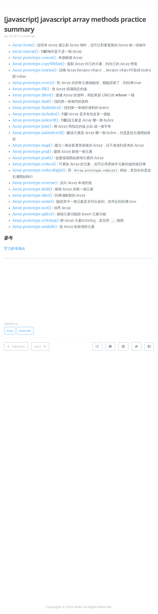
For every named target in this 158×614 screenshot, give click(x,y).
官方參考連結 (14, 248)
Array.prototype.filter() (32, 95)
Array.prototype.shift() (32, 189)
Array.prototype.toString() (35, 220)
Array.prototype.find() (31, 101)
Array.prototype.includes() (35, 114)
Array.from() (23, 45)
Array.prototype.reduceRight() (38, 170)
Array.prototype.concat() (34, 58)
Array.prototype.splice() (33, 214)
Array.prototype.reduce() (34, 164)
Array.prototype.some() (32, 201)
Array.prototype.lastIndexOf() (38, 133)
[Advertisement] (79, 287)
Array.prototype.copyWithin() (38, 64)
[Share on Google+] (123, 346)
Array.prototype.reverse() (34, 183)
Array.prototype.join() (31, 126)
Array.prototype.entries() (34, 70)
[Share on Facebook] (149, 346)
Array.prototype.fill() (30, 89)
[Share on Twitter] (136, 346)
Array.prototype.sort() (31, 208)
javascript (29, 36)
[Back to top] (97, 346)
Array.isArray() (25, 51)
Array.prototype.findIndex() (36, 108)
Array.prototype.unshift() (34, 227)
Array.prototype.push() (32, 158)
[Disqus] (79, 411)
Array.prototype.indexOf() (35, 120)
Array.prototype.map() (32, 145)
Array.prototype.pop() (31, 151)
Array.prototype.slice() (32, 195)
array (9, 330)
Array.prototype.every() (33, 83)
